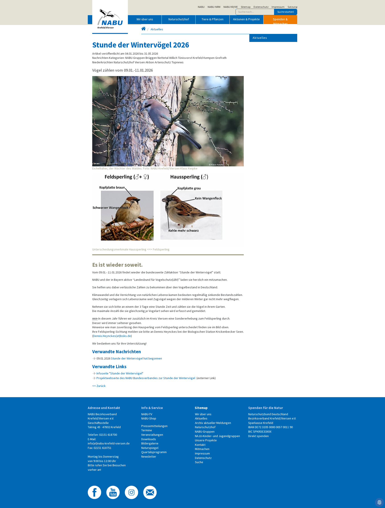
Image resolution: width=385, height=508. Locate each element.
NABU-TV (146, 414)
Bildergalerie (149, 443)
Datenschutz (261, 7)
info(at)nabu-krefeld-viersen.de (109, 443)
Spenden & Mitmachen (280, 20)
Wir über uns (145, 19)
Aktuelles (157, 29)
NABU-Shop (148, 418)
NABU (201, 7)
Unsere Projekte (206, 440)
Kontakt (200, 445)
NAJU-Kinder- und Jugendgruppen (217, 436)
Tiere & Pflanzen (212, 19)
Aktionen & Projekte (246, 19)
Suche (199, 462)
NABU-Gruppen (205, 432)
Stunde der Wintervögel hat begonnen (136, 358)
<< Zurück (99, 386)
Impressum (278, 7)
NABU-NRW (214, 7)
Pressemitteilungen (154, 426)
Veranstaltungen (152, 435)
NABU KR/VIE (230, 7)
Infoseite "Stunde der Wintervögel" (119, 373)
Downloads (148, 439)
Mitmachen (202, 449)
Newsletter (148, 456)
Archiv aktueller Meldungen (213, 423)
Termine (146, 430)
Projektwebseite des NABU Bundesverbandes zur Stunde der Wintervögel (145, 378)
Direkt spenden (258, 436)
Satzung (292, 7)
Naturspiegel (149, 448)
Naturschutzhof (178, 19)
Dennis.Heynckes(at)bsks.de (112, 336)
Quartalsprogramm (154, 452)
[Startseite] (143, 29)
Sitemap (245, 7)
